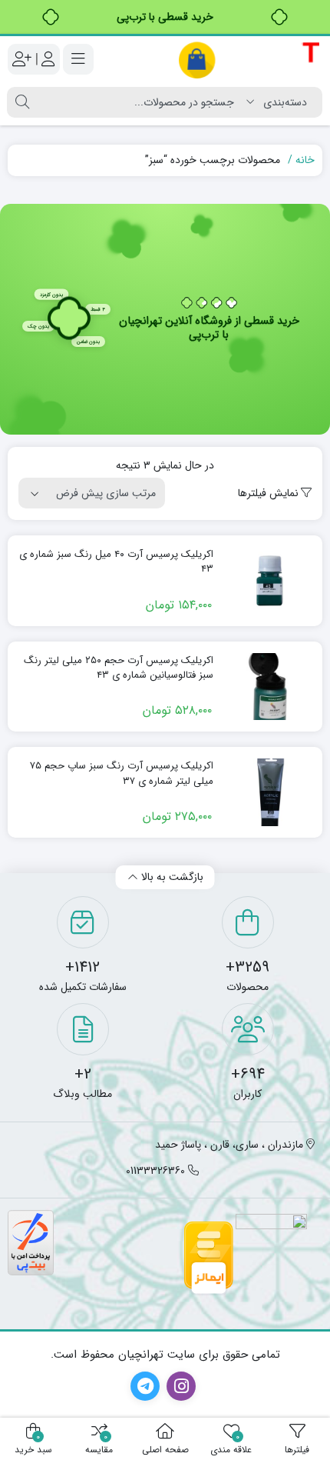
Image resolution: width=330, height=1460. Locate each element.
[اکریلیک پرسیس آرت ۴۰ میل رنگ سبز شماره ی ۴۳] (270, 581)
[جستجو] (22, 102)
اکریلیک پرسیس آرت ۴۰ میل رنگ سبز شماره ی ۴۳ (116, 562)
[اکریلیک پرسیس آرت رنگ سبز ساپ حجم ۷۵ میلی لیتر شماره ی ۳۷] (270, 792)
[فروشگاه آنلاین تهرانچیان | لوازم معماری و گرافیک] (249, 59)
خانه (305, 160)
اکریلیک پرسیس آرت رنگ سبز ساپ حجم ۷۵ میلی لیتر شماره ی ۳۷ (121, 773)
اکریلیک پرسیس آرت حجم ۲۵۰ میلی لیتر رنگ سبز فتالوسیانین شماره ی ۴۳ (118, 668)
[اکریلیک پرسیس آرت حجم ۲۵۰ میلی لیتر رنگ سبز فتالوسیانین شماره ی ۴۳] (270, 687)
